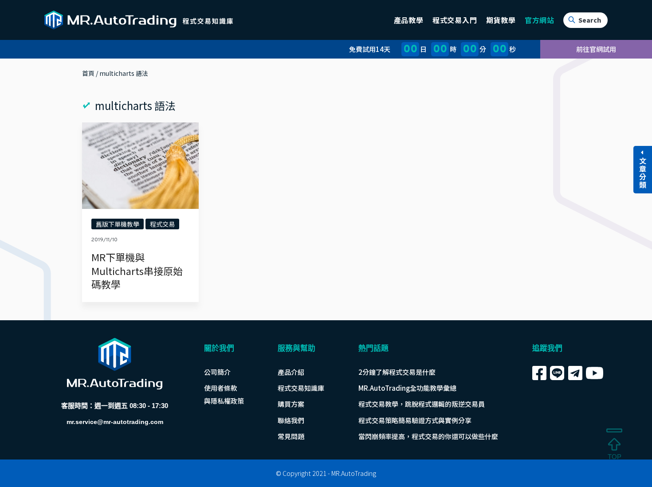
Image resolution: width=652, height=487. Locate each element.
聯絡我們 (291, 420)
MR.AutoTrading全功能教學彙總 (407, 388)
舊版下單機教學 (117, 224)
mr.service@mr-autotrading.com (115, 421)
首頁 (88, 73)
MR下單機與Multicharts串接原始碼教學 (137, 270)
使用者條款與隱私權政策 (224, 394)
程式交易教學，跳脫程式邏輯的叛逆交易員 (421, 403)
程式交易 (162, 224)
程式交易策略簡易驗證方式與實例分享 (414, 420)
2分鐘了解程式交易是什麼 (397, 372)
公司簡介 (217, 372)
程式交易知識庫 (301, 388)
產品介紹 (291, 372)
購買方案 (291, 403)
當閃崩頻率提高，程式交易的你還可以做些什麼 (428, 436)
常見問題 (291, 436)
